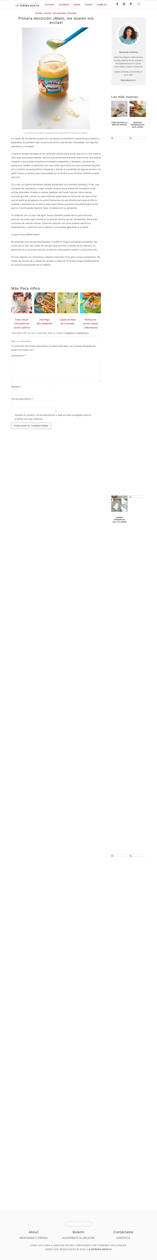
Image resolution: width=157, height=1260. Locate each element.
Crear (77, 4)
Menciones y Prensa (34, 1237)
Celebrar (64, 4)
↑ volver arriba (78, 1224)
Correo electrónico (22, 399)
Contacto (123, 1237)
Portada (39, 13)
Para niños (72, 13)
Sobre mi (101, 4)
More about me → (128, 80)
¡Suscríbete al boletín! (78, 1237)
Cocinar (49, 4)
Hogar (88, 4)
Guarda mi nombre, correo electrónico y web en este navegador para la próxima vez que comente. (53, 417)
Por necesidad (59, 13)
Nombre (16, 386)
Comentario (18, 355)
